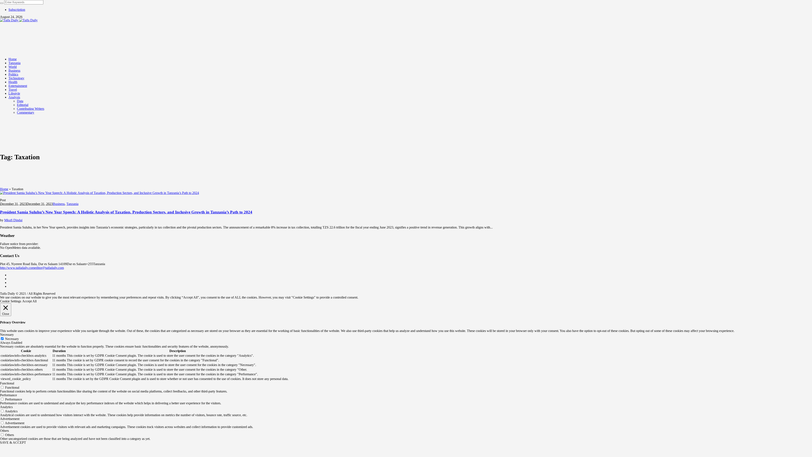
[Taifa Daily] (19, 20)
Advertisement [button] (9, 419)
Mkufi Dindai (13, 220)
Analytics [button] (6, 407)
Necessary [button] (7, 334)
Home (4, 189)
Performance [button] (8, 395)
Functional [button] (7, 383)
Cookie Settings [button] (10, 301)
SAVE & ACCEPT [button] (13, 442)
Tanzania (72, 204)
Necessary (12, 339)
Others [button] (4, 430)
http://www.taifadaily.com (17, 268)
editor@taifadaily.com (49, 268)
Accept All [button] (29, 301)
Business (59, 204)
